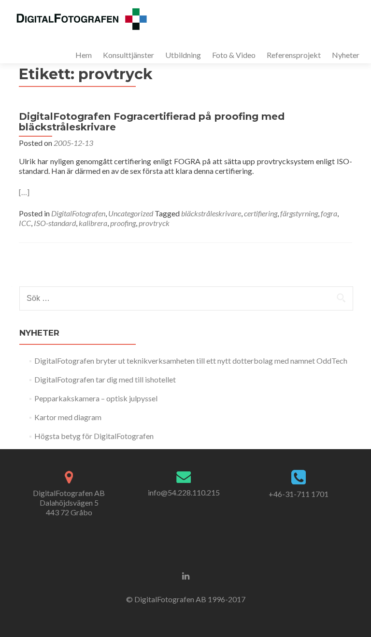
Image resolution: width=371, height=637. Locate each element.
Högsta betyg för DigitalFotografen (94, 435)
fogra (329, 213)
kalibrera (93, 222)
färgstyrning (299, 213)
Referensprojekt (294, 54)
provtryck (154, 222)
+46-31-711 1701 (298, 493)
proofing (123, 222)
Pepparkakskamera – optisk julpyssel (95, 398)
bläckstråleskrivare (211, 213)
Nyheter (345, 54)
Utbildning (183, 54)
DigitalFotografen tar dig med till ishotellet (105, 379)
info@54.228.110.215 (184, 492)
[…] (24, 192)
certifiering (260, 213)
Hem (83, 54)
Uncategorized (130, 213)
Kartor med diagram (67, 417)
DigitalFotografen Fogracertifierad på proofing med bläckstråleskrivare (152, 122)
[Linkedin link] (185, 575)
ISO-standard (55, 222)
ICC (25, 222)
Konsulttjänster (128, 54)
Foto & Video (234, 54)
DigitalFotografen (78, 213)
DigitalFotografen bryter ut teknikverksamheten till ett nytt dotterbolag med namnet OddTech (190, 360)
